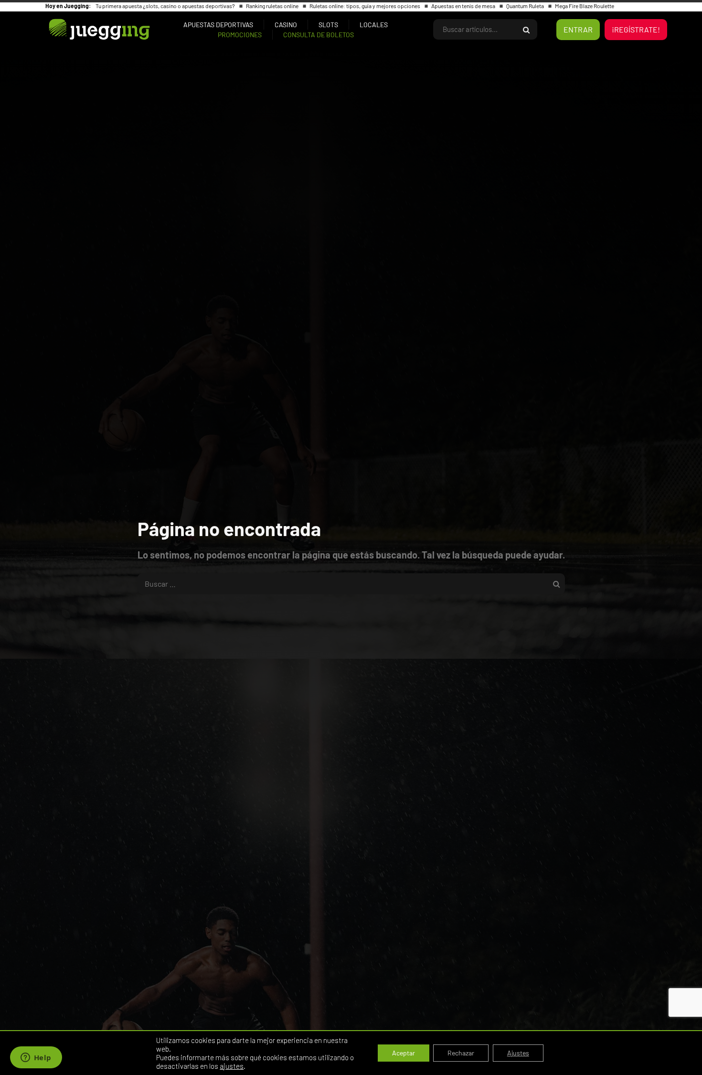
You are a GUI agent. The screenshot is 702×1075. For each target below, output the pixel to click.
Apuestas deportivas (218, 25)
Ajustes (518, 1053)
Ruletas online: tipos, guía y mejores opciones (365, 5)
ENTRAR (578, 29)
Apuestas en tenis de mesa (463, 5)
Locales (374, 25)
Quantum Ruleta (525, 5)
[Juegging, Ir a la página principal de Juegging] (83, 29)
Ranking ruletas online (272, 5)
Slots (328, 25)
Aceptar (403, 1053)
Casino (286, 25)
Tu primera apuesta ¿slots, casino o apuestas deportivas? (166, 5)
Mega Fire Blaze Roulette (584, 5)
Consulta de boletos (318, 35)
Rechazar (460, 1053)
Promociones (240, 35)
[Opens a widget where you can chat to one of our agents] (36, 1058)
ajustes (232, 1066)
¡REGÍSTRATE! (636, 29)
